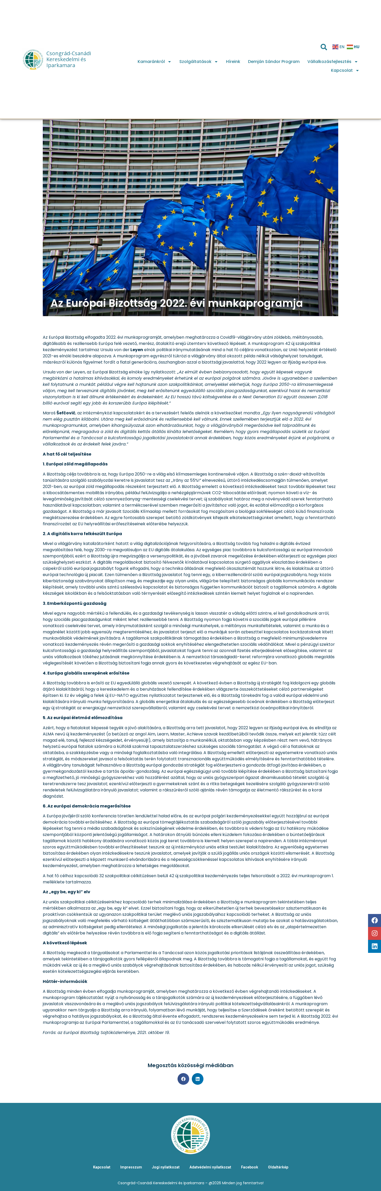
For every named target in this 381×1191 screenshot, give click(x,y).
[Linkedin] (374, 946)
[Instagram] (374, 933)
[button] (183, 1079)
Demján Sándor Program (274, 62)
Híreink (233, 62)
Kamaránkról (151, 62)
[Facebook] (374, 920)
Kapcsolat (342, 70)
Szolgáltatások (195, 62)
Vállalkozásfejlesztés (329, 62)
